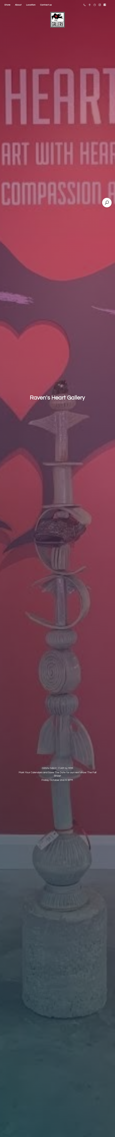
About (18, 5)
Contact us (46, 5)
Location (30, 5)
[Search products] (106, 202)
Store (7, 5)
